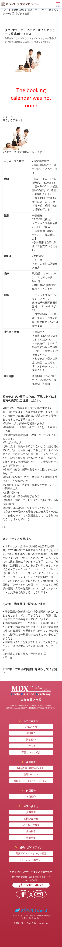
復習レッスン (31, 774)
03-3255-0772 (33, 885)
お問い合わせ (31, 818)
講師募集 (31, 837)
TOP (5, 9)
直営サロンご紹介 (31, 752)
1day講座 (31, 768)
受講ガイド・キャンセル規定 (31, 853)
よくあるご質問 (31, 824)
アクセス (31, 745)
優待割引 (31, 831)
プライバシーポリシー (31, 859)
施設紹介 (31, 733)
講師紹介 (31, 739)
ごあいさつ (31, 726)
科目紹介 (31, 796)
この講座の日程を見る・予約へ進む (23, 653)
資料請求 (31, 812)
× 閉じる (7, 657)
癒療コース (31, 780)
